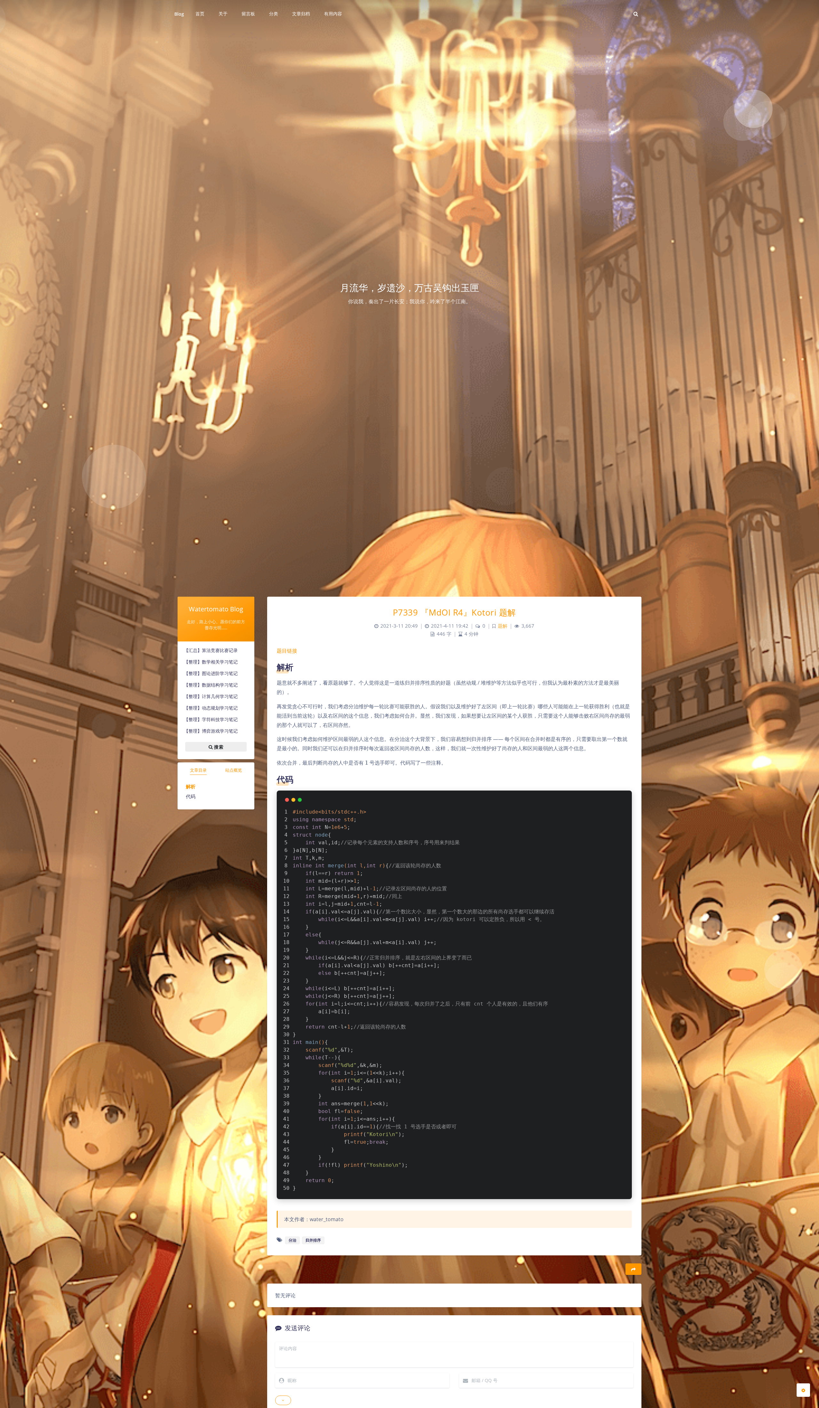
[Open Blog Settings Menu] (803, 1390)
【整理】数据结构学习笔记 (211, 685)
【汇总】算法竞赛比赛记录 (211, 650)
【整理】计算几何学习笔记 (211, 696)
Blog (179, 14)
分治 (292, 1240)
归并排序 (313, 1240)
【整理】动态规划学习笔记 (211, 708)
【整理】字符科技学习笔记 (211, 719)
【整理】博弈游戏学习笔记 (211, 731)
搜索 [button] (218, 747)
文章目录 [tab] (198, 770)
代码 (190, 796)
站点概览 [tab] (233, 770)
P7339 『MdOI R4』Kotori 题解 (454, 612)
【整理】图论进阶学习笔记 (211, 673)
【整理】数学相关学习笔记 (211, 662)
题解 (502, 626)
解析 (190, 786)
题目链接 (287, 650)
